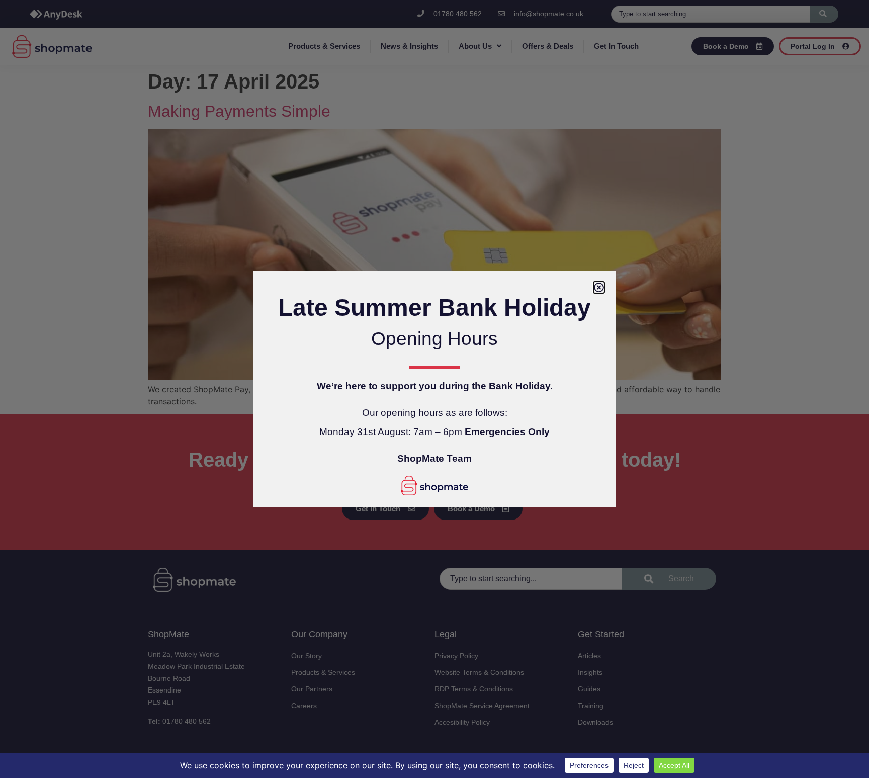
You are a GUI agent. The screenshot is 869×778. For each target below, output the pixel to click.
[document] (434, 389)
